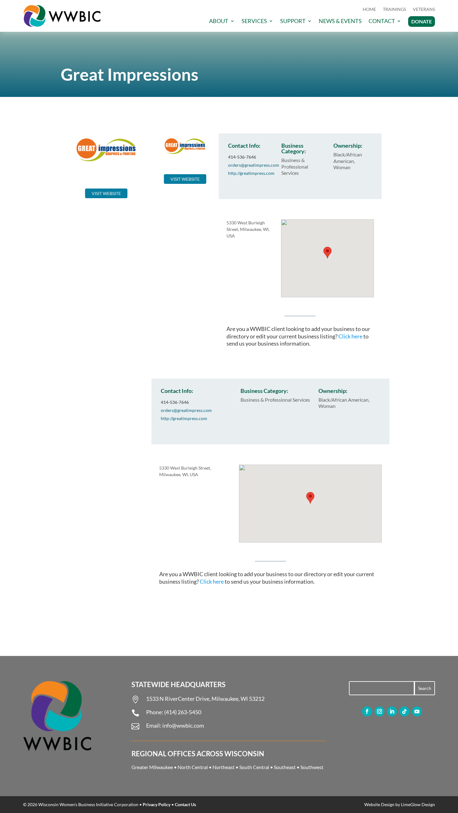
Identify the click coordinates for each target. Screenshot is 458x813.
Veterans (424, 9)
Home (369, 9)
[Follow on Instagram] (379, 711)
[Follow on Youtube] (417, 711)
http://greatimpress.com (251, 173)
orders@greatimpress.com (253, 165)
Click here (350, 336)
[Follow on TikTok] (404, 711)
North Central (193, 767)
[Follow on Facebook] (367, 711)
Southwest (311, 767)
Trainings (394, 9)
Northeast (223, 767)
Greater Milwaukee (152, 767)
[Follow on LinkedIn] (392, 711)
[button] (327, 252)
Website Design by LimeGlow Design (399, 804)
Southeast (285, 767)
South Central (254, 767)
